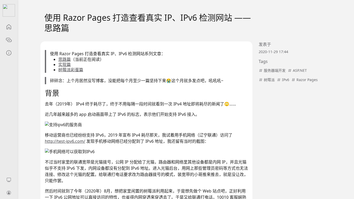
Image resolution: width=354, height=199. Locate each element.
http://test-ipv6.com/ (65, 141)
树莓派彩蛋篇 (70, 70)
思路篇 (64, 59)
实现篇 (64, 64)
